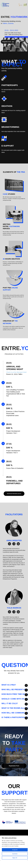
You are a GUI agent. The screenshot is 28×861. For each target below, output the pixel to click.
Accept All (14, 849)
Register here (6, 41)
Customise (14, 853)
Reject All (14, 857)
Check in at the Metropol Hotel (16, 372)
